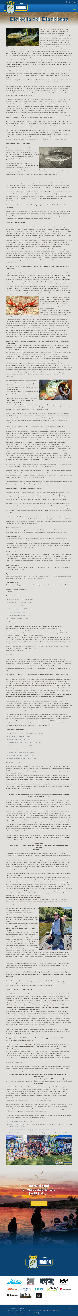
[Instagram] (72, 2)
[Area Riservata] (67, 2)
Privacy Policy (34, 1313)
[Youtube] (75, 2)
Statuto (41, 1313)
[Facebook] (69, 2)
